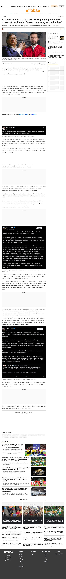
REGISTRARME (54, 6)
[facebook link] (6, 557)
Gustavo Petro (23, 435)
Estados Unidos (24, 6)
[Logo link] (33, 10)
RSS (20, 568)
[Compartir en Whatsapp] (32, 64)
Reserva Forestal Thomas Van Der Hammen (36, 435)
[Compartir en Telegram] (42, 64)
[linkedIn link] (10, 560)
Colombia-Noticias (22, 437)
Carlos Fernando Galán (6, 435)
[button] (2, 6)
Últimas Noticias (20, 566)
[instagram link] (10, 557)
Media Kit (45, 561)
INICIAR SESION (61, 6)
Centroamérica (46, 6)
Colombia (30, 6)
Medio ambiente (5, 437)
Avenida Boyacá (16, 435)
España (34, 6)
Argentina (19, 6)
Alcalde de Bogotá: (13, 437)
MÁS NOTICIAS (23, 499)
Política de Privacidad (58, 554)
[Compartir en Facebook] (35, 64)
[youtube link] (6, 560)
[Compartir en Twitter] (37, 64)
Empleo (33, 554)
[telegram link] (8, 560)
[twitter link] (8, 557)
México (38, 6)
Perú (41, 6)
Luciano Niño (8, 29)
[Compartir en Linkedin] (40, 64)
